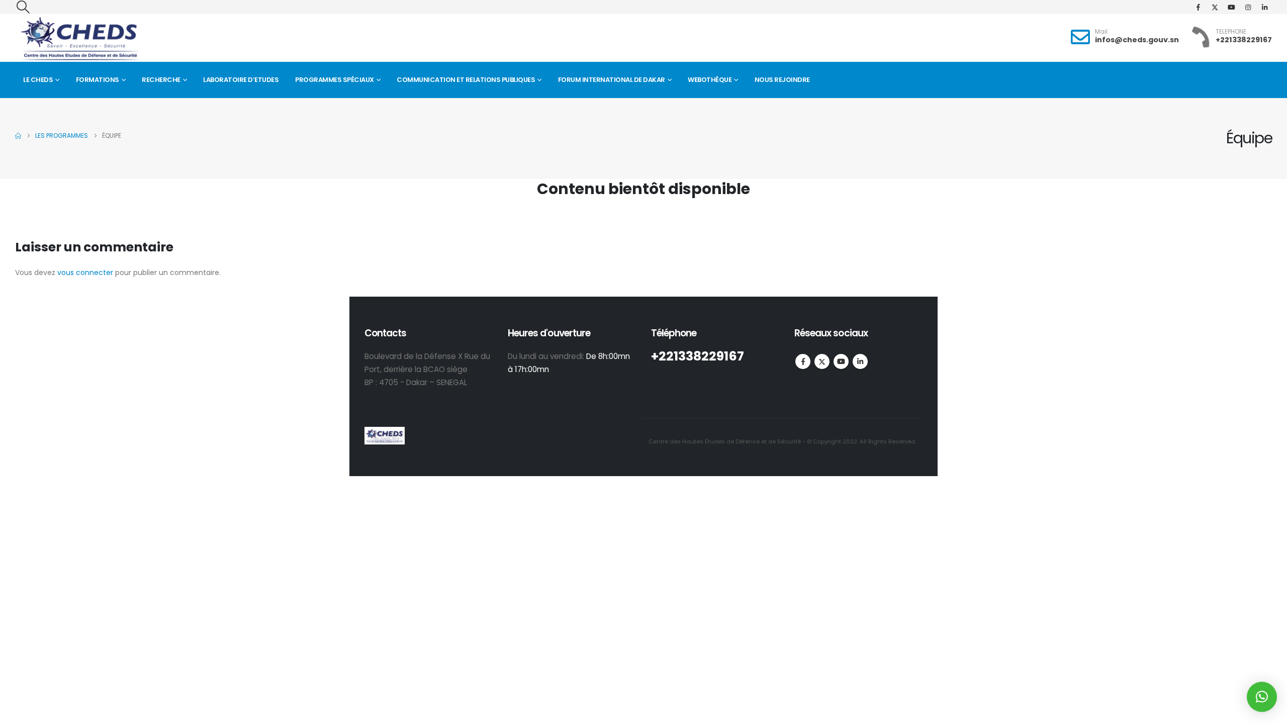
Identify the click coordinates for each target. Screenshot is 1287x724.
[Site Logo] (79, 39)
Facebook (802, 361)
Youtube (841, 361)
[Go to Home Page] (18, 135)
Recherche (161, 79)
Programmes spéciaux (334, 79)
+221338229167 (1244, 40)
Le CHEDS (38, 79)
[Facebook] (1198, 7)
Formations (97, 79)
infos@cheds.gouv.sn (1137, 40)
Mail (1101, 31)
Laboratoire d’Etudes (241, 79)
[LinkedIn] (1264, 7)
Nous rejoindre (782, 79)
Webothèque (709, 79)
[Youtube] (1231, 7)
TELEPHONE (1231, 31)
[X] (1215, 7)
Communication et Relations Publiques (466, 79)
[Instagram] (1248, 7)
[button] (23, 7)
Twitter (822, 361)
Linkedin (860, 361)
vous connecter (85, 272)
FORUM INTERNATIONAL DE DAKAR (611, 79)
